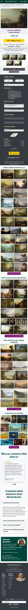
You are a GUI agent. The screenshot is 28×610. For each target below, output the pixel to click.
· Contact (3, 578)
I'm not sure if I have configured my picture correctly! (13, 530)
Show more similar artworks (14, 273)
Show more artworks (14, 447)
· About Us (4, 595)
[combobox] (14, 85)
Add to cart (14, 153)
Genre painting (12, 4)
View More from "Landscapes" (14, 409)
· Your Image (10, 577)
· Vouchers (10, 584)
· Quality (9, 580)
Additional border (7, 83)
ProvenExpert (11, 478)
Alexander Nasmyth (19, 4)
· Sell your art (10, 578)
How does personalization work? (11, 503)
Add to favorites (20, 69)
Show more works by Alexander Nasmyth (14, 336)
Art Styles (6, 4)
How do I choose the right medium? (11, 525)
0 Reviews (16, 71)
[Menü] (1, 1)
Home (2, 4)
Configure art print (15, 40)
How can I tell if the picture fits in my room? (13, 520)
